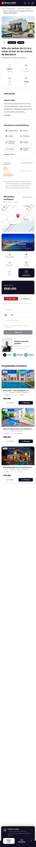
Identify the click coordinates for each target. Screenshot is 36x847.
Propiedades (11, 9)
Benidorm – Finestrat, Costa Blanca (15, 58)
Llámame (26, 299)
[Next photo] (32, 379)
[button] (17, 216)
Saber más (11, 299)
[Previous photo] (3, 379)
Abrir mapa (28, 197)
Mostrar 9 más (9, 154)
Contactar (11, 403)
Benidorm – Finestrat (24, 9)
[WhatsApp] (25, 3)
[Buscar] (28, 3)
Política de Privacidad (16, 325)
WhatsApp (27, 403)
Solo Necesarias (21, 841)
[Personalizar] (31, 841)
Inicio (3, 9)
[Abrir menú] (32, 3)
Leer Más (7, 115)
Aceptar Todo (8, 841)
